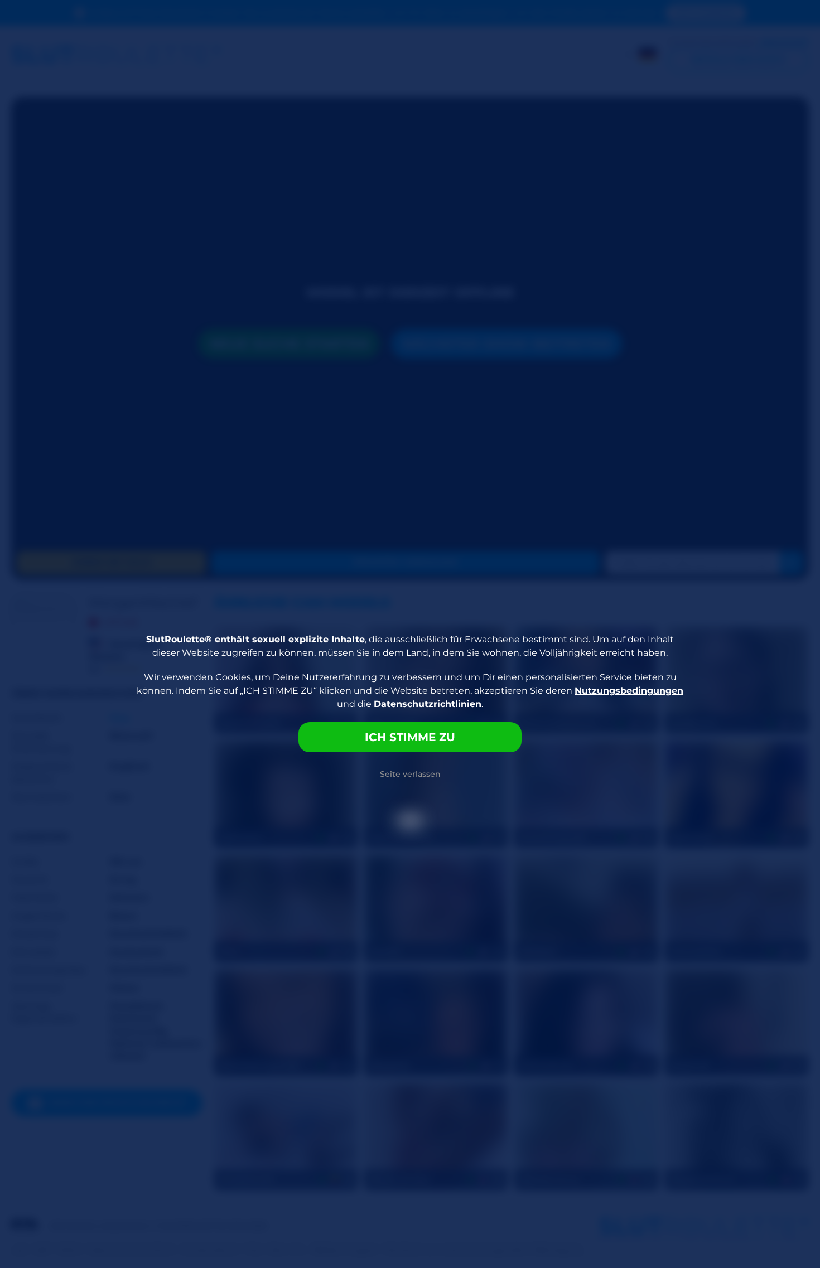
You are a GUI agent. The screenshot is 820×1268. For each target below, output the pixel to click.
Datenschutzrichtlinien (427, 704)
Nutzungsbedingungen (629, 690)
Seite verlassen (410, 774)
